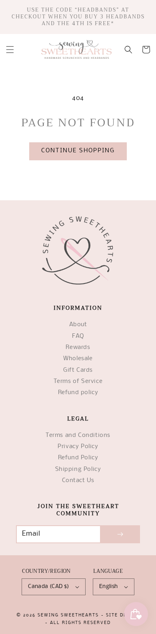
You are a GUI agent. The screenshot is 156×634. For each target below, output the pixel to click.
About (78, 325)
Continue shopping (78, 151)
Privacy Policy (78, 447)
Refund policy (78, 393)
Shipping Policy (78, 470)
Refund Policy (78, 458)
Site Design (123, 615)
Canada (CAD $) (48, 587)
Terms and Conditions (78, 436)
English (108, 587)
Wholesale (77, 359)
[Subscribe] (120, 534)
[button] (10, 49)
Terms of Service (78, 382)
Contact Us (78, 481)
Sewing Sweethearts (68, 615)
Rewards (78, 348)
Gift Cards (78, 370)
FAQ (78, 336)
